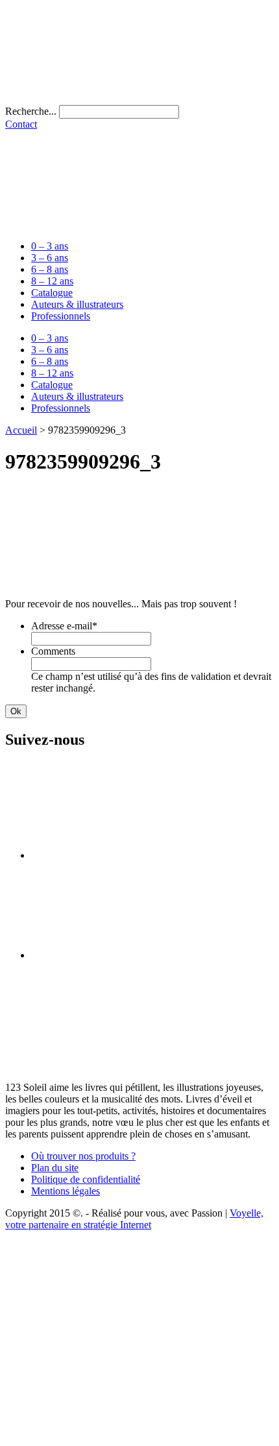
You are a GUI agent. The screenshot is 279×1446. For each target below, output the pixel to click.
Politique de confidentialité (85, 1179)
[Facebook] (128, 855)
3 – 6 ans (49, 257)
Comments (53, 651)
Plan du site (55, 1167)
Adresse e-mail (64, 625)
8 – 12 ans (52, 280)
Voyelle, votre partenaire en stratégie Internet (134, 1218)
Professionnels (60, 315)
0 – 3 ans (49, 245)
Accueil (21, 430)
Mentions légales (65, 1190)
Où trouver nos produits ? (83, 1155)
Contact (21, 124)
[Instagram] (128, 955)
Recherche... (30, 111)
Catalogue (52, 292)
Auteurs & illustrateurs (77, 304)
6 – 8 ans (49, 269)
